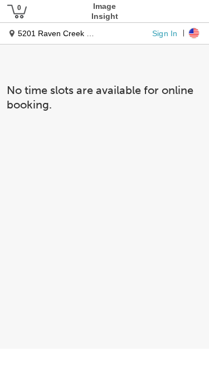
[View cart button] (17, 11)
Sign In (164, 32)
